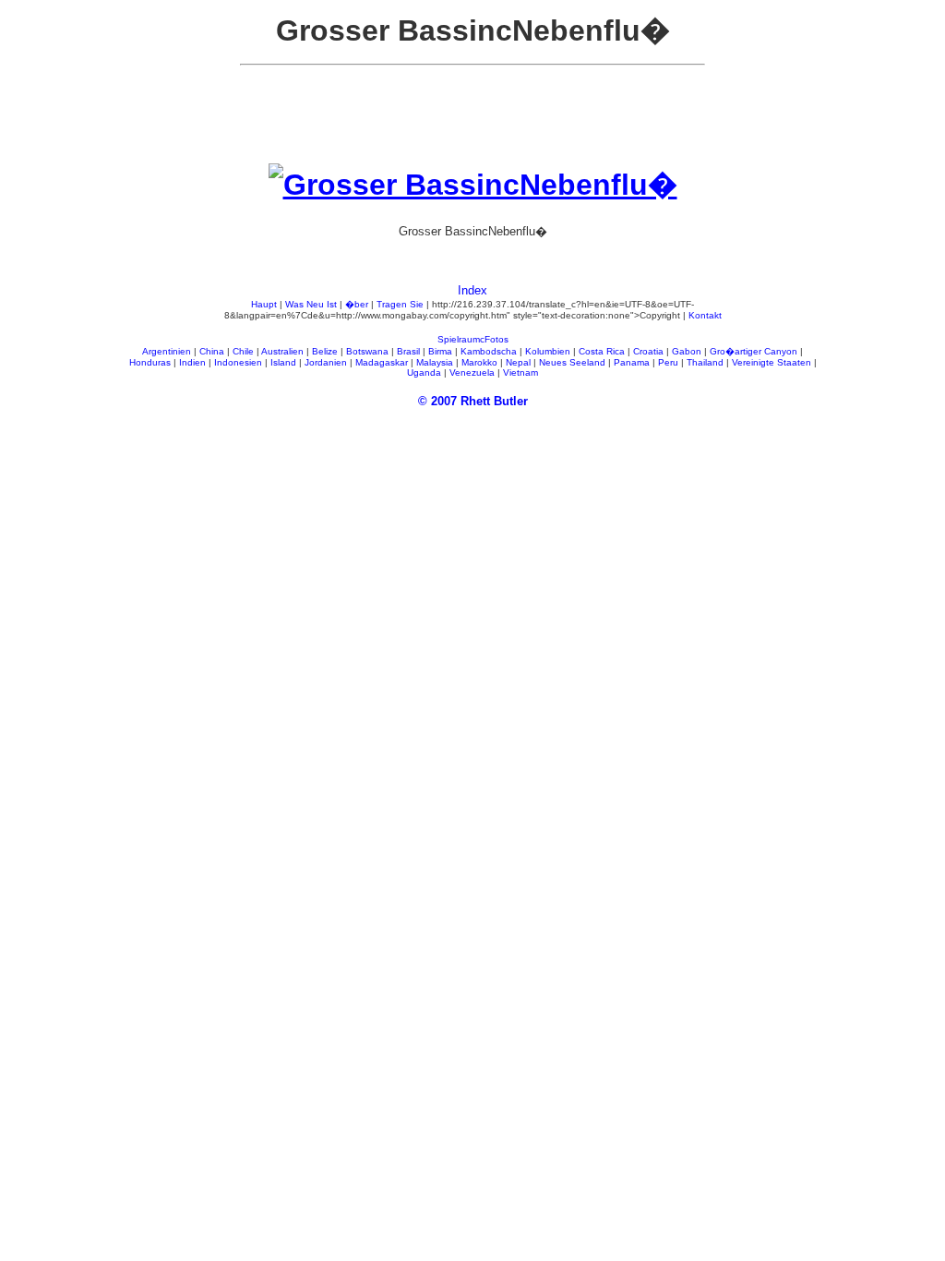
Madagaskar (381, 362)
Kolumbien (547, 351)
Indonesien (238, 362)
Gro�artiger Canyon (753, 351)
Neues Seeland (572, 362)
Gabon (686, 351)
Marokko (479, 362)
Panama (632, 362)
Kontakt (705, 315)
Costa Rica (602, 351)
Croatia (648, 351)
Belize (325, 351)
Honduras (150, 362)
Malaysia (434, 362)
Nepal (518, 362)
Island (283, 362)
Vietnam (520, 372)
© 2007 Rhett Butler (473, 401)
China (211, 351)
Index (472, 290)
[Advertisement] (472, 121)
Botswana (367, 351)
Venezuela (472, 372)
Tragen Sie (400, 304)
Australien (282, 351)
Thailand (705, 362)
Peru (668, 362)
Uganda (424, 372)
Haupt (264, 304)
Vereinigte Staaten (771, 362)
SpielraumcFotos (472, 339)
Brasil (408, 351)
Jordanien (326, 362)
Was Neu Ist (311, 304)
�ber (356, 304)
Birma (440, 351)
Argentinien (166, 351)
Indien (192, 362)
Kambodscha (489, 351)
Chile (243, 351)
